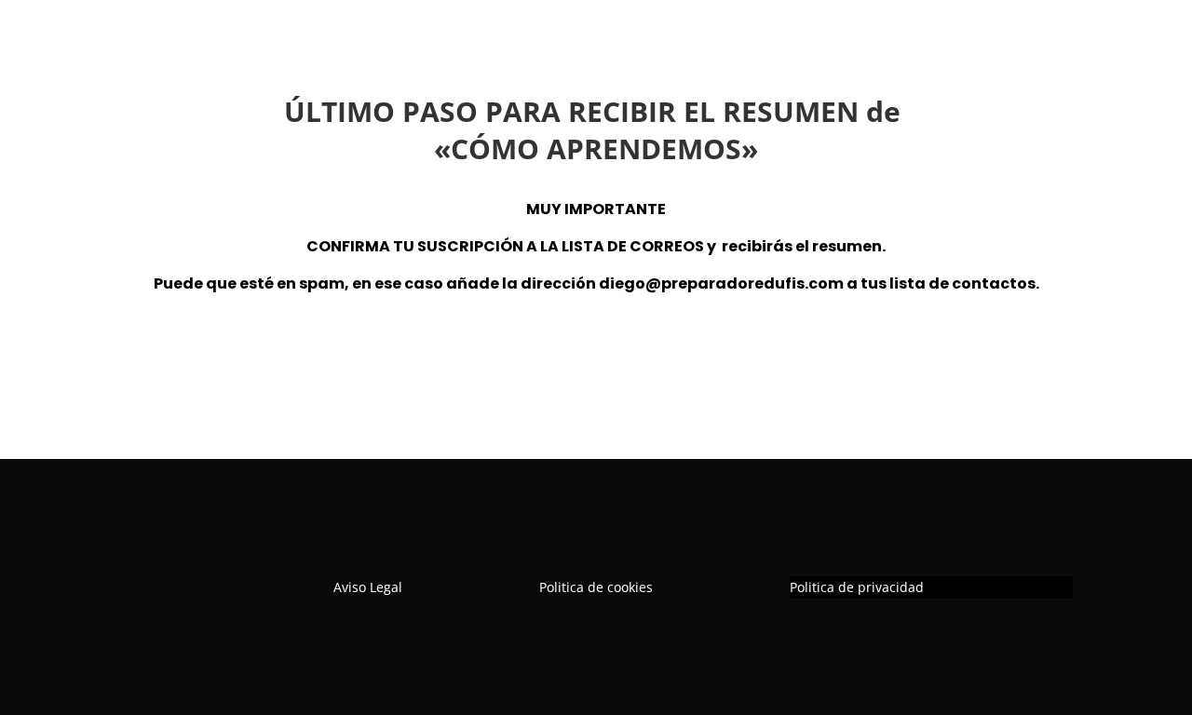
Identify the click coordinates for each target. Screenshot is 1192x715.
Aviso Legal (367, 587)
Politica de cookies (596, 587)
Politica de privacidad (857, 587)
